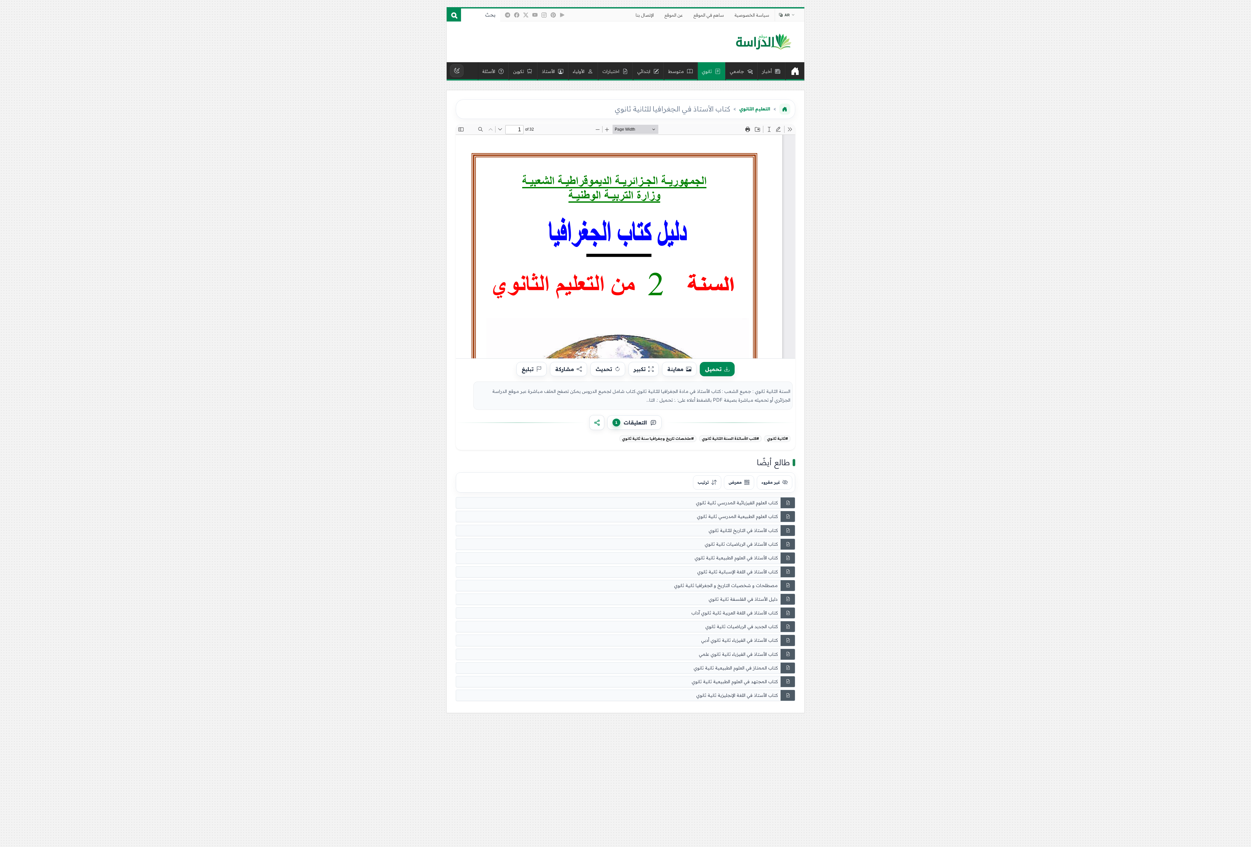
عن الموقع (674, 15)
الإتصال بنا (645, 15)
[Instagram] (544, 15)
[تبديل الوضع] (457, 70)
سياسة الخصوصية (752, 15)
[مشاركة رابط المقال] (596, 422)
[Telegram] (507, 15)
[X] (526, 15)
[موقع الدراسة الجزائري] (763, 42)
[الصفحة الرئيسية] (784, 109)
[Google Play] (562, 15)
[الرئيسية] (794, 71)
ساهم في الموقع (709, 15)
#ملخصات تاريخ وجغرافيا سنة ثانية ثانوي (658, 438)
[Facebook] (517, 15)
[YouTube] (535, 15)
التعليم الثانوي (754, 109)
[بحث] (454, 15)
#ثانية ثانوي (777, 438)
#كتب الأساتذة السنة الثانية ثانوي (730, 438)
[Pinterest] (553, 15)
